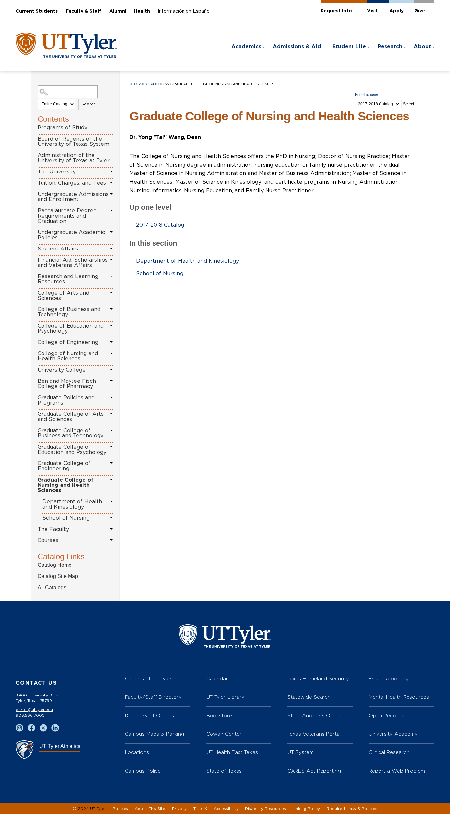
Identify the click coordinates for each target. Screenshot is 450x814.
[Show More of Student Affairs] (111, 248)
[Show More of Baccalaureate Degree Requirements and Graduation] (111, 210)
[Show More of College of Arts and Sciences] (111, 292)
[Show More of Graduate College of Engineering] (111, 463)
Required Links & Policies (351, 809)
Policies (120, 809)
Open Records (386, 715)
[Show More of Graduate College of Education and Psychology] (111, 446)
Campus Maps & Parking (154, 733)
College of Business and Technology (69, 312)
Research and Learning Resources (68, 279)
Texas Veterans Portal (314, 733)
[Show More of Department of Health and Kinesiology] (111, 501)
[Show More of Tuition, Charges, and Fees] (111, 182)
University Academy (393, 733)
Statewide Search (309, 697)
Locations (137, 752)
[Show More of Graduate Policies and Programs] (111, 397)
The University (57, 171)
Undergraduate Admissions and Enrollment (73, 197)
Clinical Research (389, 752)
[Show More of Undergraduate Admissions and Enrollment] (111, 194)
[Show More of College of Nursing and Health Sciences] (111, 353)
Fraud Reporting (388, 678)
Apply (396, 11)
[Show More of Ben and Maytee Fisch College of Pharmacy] (111, 380)
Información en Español (184, 11)
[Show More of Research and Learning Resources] (111, 276)
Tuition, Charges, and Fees (72, 183)
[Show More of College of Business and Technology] (111, 309)
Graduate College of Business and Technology (70, 433)
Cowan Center (223, 733)
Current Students (37, 11)
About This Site (150, 809)
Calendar (217, 678)
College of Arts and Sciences (63, 295)
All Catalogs (52, 587)
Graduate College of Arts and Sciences (71, 416)
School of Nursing (66, 518)
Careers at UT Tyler (148, 678)
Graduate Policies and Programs (66, 400)
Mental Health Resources (399, 697)
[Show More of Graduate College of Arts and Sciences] (111, 413)
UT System (300, 752)
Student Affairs (58, 248)
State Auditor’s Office (314, 715)
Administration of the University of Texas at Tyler (74, 158)
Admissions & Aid (297, 46)
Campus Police (143, 770)
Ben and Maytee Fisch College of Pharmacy (67, 384)
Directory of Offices (149, 715)
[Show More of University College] (111, 369)
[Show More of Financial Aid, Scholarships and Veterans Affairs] (111, 259)
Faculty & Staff (83, 11)
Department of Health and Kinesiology (72, 504)
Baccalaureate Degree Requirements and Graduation (67, 216)
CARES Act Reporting (314, 770)
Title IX (200, 809)
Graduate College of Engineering (64, 466)
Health (142, 11)
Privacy (179, 809)
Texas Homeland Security (318, 678)
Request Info (336, 11)
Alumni (117, 11)
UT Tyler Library (225, 697)
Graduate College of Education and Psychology (72, 449)
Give (419, 11)
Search (88, 104)
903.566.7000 (30, 715)
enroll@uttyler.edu (34, 710)
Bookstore (219, 715)
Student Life (349, 46)
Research (390, 46)
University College (62, 370)
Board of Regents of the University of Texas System (73, 141)
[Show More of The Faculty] (111, 529)
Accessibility (226, 809)
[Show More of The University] (111, 171)
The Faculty (53, 529)
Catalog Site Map (58, 576)
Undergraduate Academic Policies (71, 235)
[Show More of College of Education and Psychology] (111, 325)
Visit (372, 11)
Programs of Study (62, 127)
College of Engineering (68, 342)
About (422, 46)
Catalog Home (54, 565)
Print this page (366, 94)
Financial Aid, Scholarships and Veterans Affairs (73, 262)
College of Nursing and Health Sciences (68, 356)
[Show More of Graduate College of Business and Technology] (111, 430)
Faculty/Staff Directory (153, 697)
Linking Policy (306, 809)
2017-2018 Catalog (146, 84)
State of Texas (224, 770)
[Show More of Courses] (111, 540)
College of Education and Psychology (71, 328)
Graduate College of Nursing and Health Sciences (65, 485)
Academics (246, 46)
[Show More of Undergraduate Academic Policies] (111, 232)
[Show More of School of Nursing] (111, 517)
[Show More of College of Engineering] (111, 342)
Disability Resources (265, 809)
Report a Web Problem (397, 770)
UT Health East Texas (232, 752)
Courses (48, 540)
